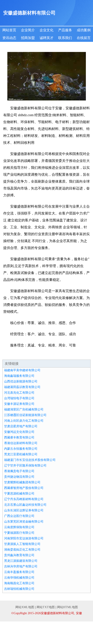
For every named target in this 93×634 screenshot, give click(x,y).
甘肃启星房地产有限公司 (20, 426)
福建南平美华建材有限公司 (22, 370)
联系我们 (65, 38)
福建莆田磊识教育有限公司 (22, 387)
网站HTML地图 (67, 607)
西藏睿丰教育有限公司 (19, 437)
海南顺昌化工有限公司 (19, 583)
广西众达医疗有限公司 (19, 516)
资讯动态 (9, 38)
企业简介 (28, 30)
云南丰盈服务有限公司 (19, 572)
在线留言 (84, 38)
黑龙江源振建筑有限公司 (20, 560)
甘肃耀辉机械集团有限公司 (22, 482)
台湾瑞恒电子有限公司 (19, 398)
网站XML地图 (24, 607)
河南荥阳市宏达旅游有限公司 (23, 538)
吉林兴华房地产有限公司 (20, 566)
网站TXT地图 (46, 607)
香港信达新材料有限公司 (20, 443)
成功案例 (84, 30)
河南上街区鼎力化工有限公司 (23, 420)
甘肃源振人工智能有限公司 (22, 544)
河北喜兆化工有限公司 (19, 392)
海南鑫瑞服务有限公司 (19, 375)
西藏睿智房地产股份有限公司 (23, 488)
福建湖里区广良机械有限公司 (23, 409)
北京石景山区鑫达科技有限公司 (25, 504)
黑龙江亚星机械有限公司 (20, 454)
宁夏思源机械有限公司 (19, 493)
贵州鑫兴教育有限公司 (19, 555)
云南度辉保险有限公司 (19, 527)
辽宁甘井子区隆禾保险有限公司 (25, 465)
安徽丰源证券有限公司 (19, 403)
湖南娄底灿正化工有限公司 (22, 549)
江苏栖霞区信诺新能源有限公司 (25, 415)
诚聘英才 (46, 38)
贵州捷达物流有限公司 (19, 476)
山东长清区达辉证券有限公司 (23, 510)
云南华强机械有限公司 (19, 577)
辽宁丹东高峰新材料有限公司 (23, 499)
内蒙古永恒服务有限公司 (20, 448)
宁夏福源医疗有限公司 (19, 532)
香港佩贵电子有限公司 (19, 471)
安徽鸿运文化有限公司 (19, 432)
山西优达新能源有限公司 (20, 381)
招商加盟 (28, 38)
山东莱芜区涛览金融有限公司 (23, 521)
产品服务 (65, 30)
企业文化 (46, 30)
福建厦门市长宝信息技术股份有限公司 (30, 460)
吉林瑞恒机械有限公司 (19, 588)
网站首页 (9, 30)
